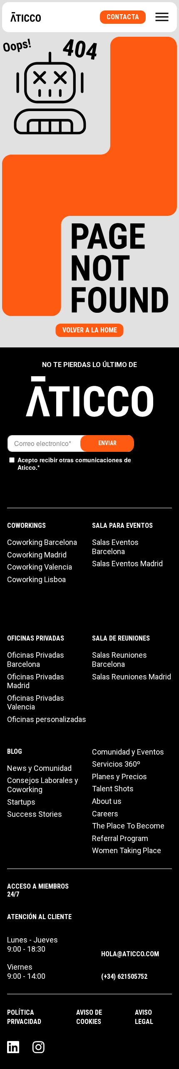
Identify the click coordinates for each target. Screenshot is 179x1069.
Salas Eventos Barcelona (115, 547)
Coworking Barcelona (42, 542)
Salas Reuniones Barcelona (119, 660)
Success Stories (34, 814)
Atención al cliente (39, 917)
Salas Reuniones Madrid (131, 676)
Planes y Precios (119, 776)
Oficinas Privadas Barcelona (35, 660)
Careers (105, 813)
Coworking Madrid (37, 554)
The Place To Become (128, 825)
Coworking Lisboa (36, 579)
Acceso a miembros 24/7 (38, 890)
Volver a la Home (89, 330)
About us (107, 801)
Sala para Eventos (122, 525)
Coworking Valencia (39, 566)
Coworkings (26, 525)
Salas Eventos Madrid (127, 563)
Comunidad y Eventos (128, 751)
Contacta (123, 17)
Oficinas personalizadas (46, 719)
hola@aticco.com (130, 954)
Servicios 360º (116, 764)
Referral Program (120, 838)
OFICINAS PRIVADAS (35, 638)
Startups (21, 802)
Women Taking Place (126, 850)
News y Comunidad (39, 768)
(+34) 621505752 (124, 976)
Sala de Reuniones (121, 638)
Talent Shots (113, 788)
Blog (14, 751)
